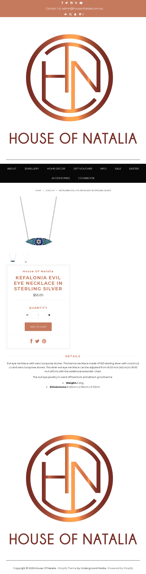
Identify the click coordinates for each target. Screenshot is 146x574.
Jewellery (32, 168)
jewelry (50, 190)
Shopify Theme (67, 568)
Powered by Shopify (120, 568)
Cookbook (86, 178)
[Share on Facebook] (31, 342)
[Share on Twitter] (37, 342)
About (11, 168)
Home (38, 190)
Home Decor (56, 168)
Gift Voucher (82, 168)
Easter (134, 168)
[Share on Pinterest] (44, 342)
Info (103, 168)
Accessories (61, 178)
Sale (118, 168)
